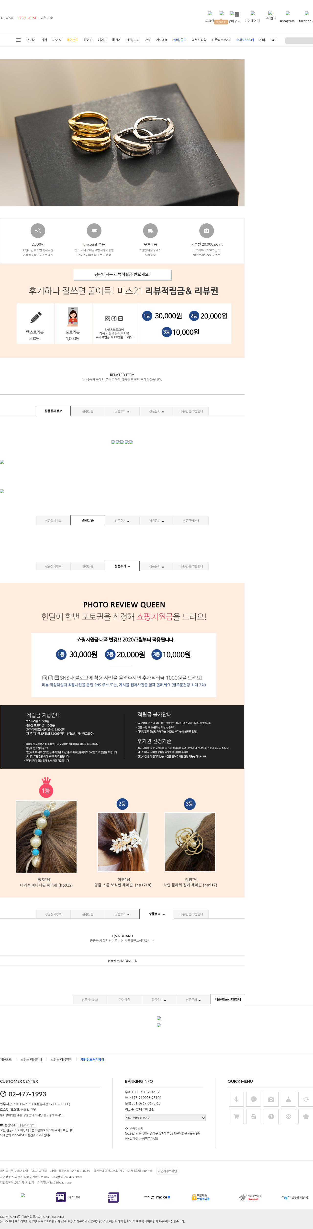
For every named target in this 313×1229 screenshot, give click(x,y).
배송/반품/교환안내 (191, 411)
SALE (274, 40)
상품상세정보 (53, 411)
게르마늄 (162, 40)
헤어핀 (88, 40)
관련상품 (87, 411)
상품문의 (155, 411)
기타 (262, 40)
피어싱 (56, 40)
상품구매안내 (191, 521)
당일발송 (47, 18)
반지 (148, 40)
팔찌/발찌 (132, 40)
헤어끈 (102, 40)
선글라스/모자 (221, 40)
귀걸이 (31, 40)
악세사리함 (199, 40)
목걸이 (116, 40)
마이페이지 (252, 21)
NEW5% (7, 18)
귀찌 (44, 40)
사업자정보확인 (167, 1171)
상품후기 (120, 411)
